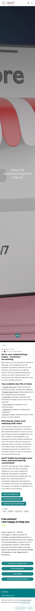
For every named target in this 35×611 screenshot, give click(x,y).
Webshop (10, 511)
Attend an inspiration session (17, 579)
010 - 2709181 (18, 532)
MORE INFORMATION (10, 494)
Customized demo (17, 569)
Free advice (17, 574)
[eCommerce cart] (28, 3)
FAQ (4, 345)
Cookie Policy (25, 602)
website (26, 511)
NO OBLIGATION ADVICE (12, 499)
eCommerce (18, 511)
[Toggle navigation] (32, 3)
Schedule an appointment (17, 563)
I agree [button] (30, 608)
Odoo (4, 511)
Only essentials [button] (20, 608)
